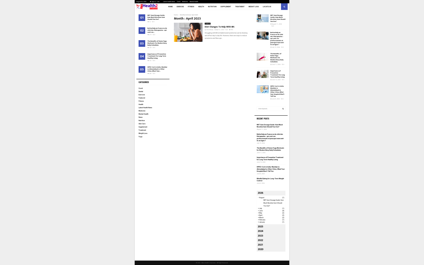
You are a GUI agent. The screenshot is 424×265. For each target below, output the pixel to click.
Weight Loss (254, 7)
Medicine (185, 1)
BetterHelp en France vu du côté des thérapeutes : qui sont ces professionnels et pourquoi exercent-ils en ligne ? (277, 38)
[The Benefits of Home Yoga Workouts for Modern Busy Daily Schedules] (263, 57)
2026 (260, 193)
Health (201, 7)
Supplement (226, 7)
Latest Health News (169, 1)
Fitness (191, 7)
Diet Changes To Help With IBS (219, 27)
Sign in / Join (155, 1)
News (141, 117)
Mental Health (194, 1)
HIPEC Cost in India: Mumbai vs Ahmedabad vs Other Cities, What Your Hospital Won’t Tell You (277, 91)
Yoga (140, 137)
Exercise (180, 7)
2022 (260, 240)
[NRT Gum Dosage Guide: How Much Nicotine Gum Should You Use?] (263, 18)
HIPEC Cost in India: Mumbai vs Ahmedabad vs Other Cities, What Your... (157, 69)
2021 (260, 245)
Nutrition (212, 7)
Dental (141, 91)
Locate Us (267, 7)
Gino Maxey (209, 29)
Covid (178, 1)
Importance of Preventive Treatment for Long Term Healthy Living (156, 56)
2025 (260, 226)
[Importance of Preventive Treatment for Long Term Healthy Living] (263, 74)
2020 (260, 249)
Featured (207, 23)
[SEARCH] (283, 109)
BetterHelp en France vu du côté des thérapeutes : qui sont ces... (157, 30)
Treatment (240, 7)
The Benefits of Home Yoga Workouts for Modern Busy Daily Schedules (157, 43)
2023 (260, 236)
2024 (260, 231)
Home (170, 7)
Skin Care (142, 124)
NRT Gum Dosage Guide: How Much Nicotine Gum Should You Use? (156, 17)
